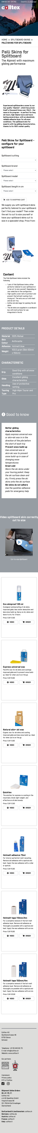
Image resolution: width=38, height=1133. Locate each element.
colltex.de (13, 1114)
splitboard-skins (20, 40)
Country (24, 2)
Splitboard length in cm (13, 187)
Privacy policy (7, 1078)
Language (32, 2)
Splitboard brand (9, 166)
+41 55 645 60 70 (16, 1048)
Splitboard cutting (10, 156)
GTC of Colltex (7, 1080)
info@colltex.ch (13, 1051)
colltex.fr (11, 1119)
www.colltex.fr (13, 1053)
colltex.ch (28, 1111)
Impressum (6, 1075)
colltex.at (12, 1116)
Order (28, 622)
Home (4, 40)
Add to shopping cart (15, 200)
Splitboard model (10, 176)
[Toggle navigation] (33, 7)
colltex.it (9, 1121)
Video (11, 622)
